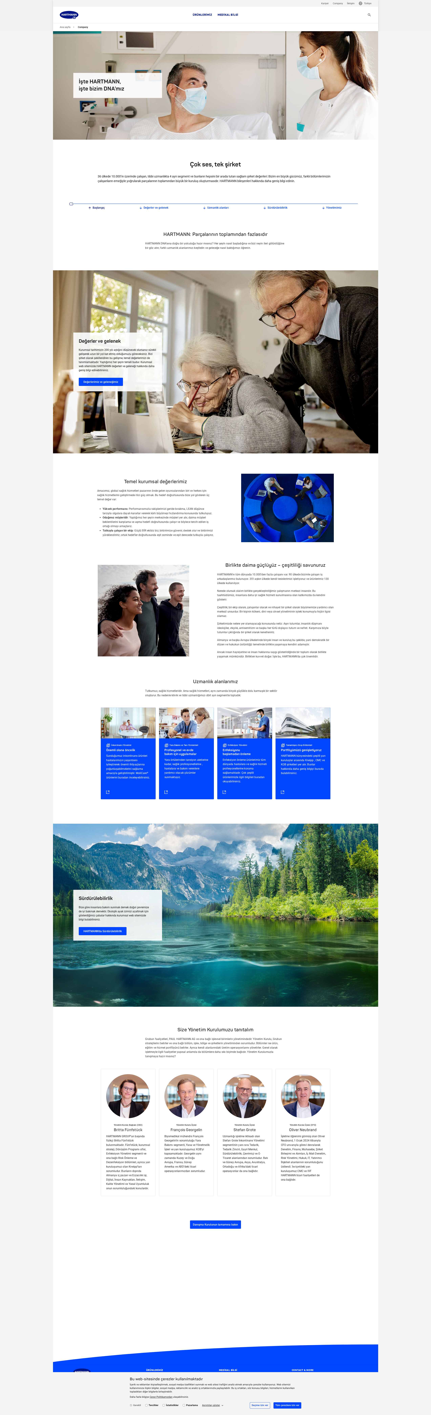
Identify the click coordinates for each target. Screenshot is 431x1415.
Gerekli (137, 1405)
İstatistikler (172, 1405)
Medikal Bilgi (228, 15)
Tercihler (154, 1405)
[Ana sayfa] (69, 15)
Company (338, 3)
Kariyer (325, 3)
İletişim (350, 3)
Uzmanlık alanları (218, 207)
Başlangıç (99, 207)
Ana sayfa (65, 27)
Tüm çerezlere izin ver (287, 1405)
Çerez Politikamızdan (161, 1397)
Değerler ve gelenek (156, 207)
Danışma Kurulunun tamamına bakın (215, 1224)
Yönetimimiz (334, 207)
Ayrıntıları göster (211, 1405)
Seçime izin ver (260, 1405)
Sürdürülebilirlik (277, 207)
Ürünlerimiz (202, 15)
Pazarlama (192, 1405)
